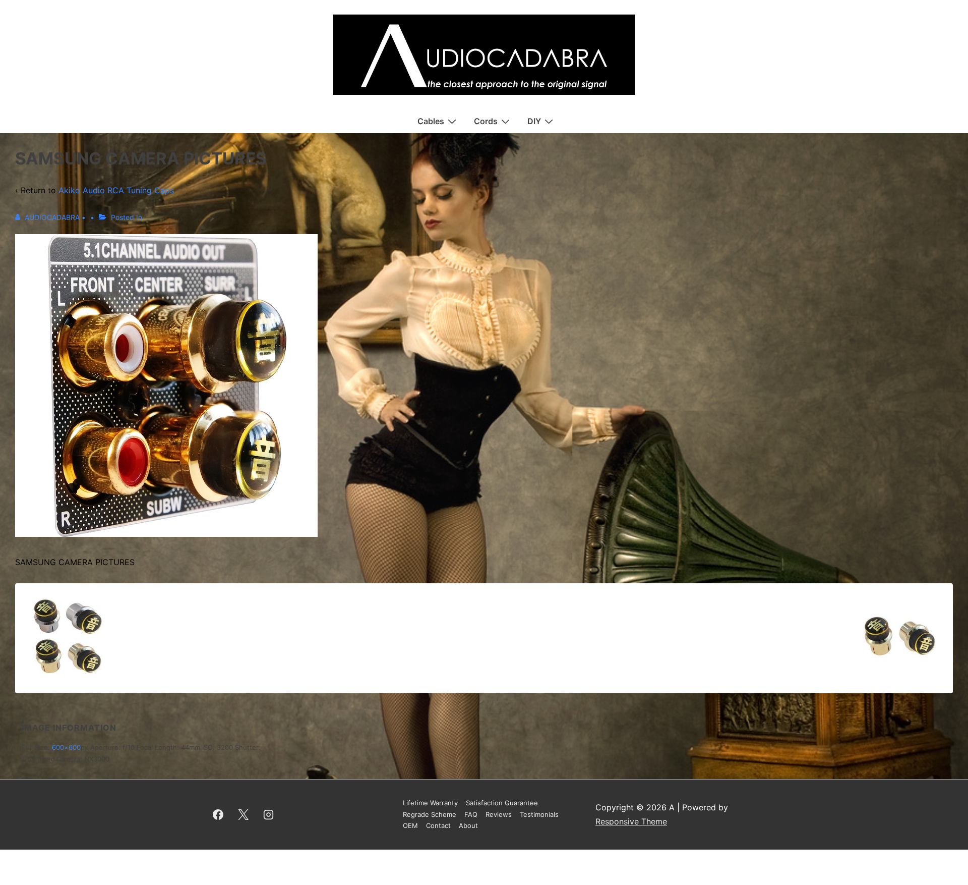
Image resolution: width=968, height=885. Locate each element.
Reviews (499, 814)
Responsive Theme (631, 821)
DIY (534, 121)
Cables (430, 121)
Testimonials (539, 814)
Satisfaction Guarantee (502, 803)
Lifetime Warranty (430, 803)
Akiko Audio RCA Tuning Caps (116, 190)
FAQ (470, 814)
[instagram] (268, 814)
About (468, 825)
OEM (410, 825)
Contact (438, 825)
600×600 (66, 747)
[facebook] (218, 814)
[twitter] (243, 814)
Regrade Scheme (429, 814)
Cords (486, 121)
